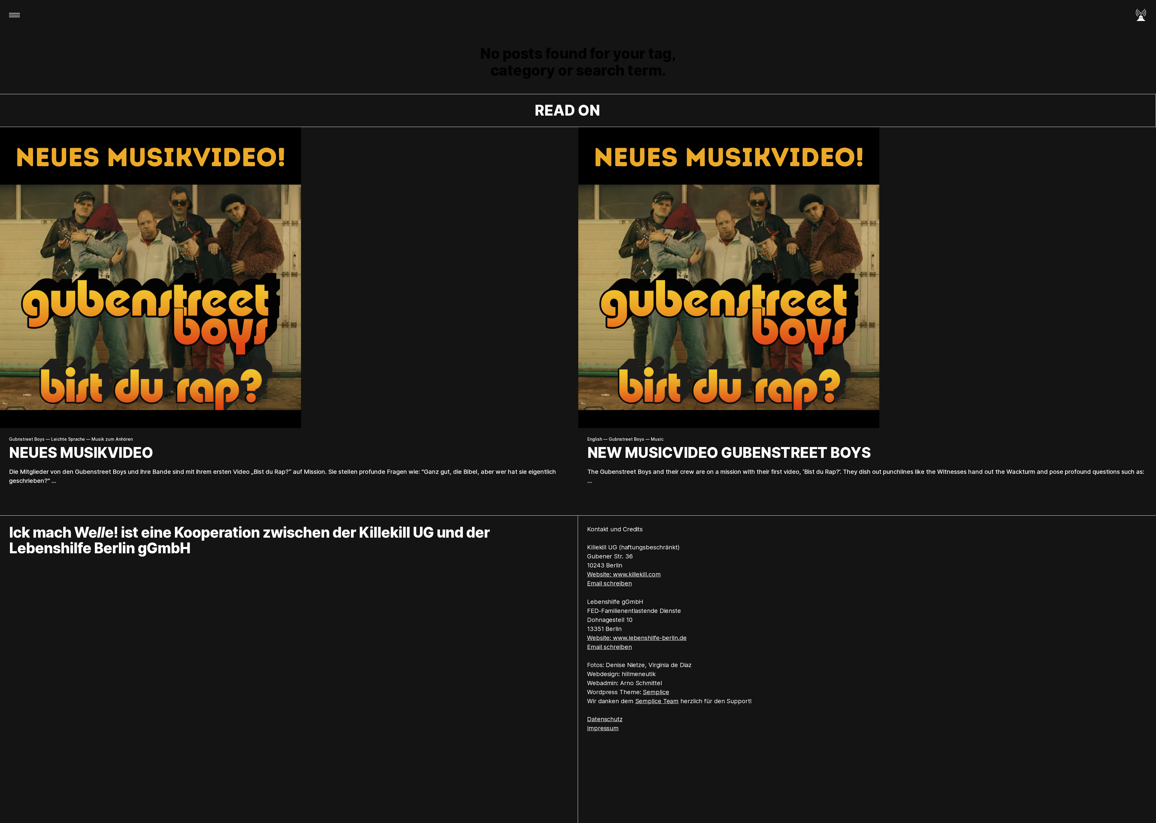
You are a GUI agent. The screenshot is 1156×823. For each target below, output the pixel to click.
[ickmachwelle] (1141, 15)
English (594, 439)
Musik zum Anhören (112, 439)
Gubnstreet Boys (27, 439)
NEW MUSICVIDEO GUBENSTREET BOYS (729, 452)
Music (657, 439)
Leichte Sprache (68, 439)
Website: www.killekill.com (623, 574)
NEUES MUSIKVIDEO (81, 452)
